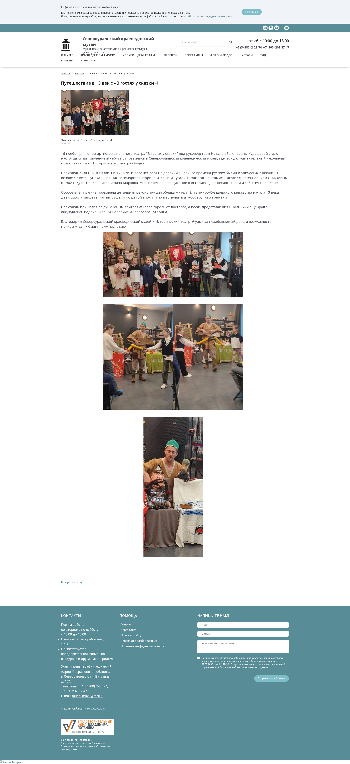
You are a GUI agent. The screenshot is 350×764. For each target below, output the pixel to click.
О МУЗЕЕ (67, 55)
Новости (79, 73)
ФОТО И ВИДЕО (221, 55)
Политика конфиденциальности (142, 646)
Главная (65, 73)
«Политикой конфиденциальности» (210, 16)
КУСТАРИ (246, 55)
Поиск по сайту (131, 635)
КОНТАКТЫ (88, 60)
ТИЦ (263, 55)
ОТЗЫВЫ (67, 60)
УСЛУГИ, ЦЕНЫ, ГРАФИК (140, 55)
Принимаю (251, 11)
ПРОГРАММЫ (193, 55)
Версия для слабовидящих (139, 641)
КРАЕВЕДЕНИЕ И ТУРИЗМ (97, 55)
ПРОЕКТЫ (170, 55)
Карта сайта (128, 630)
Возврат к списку (71, 582)
